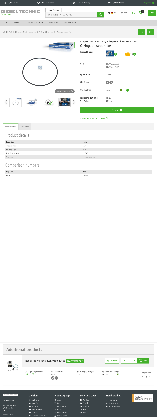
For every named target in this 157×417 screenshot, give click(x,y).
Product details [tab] (10, 126)
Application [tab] (25, 126)
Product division (12, 23)
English (125, 12)
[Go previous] (6, 102)
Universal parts (70, 23)
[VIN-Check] (133, 13)
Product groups (34, 23)
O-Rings (41, 32)
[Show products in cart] (141, 12)
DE (115, 12)
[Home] (4, 32)
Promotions (53, 23)
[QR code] (150, 32)
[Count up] (134, 360)
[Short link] (141, 32)
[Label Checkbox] (6, 358)
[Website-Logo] (20, 12)
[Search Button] (100, 15)
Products (11, 32)
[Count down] (124, 360)
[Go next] (73, 102)
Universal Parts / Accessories (27, 32)
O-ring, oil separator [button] (64, 32)
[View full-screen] (72, 45)
